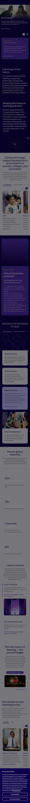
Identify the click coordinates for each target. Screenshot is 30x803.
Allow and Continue (15, 799)
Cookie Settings (15, 794)
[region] (15, 785)
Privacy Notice (16, 790)
